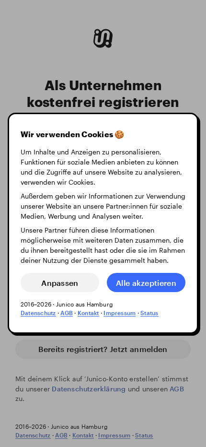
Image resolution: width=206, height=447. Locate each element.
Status (149, 313)
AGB (66, 313)
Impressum (119, 313)
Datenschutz (38, 313)
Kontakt (88, 313)
